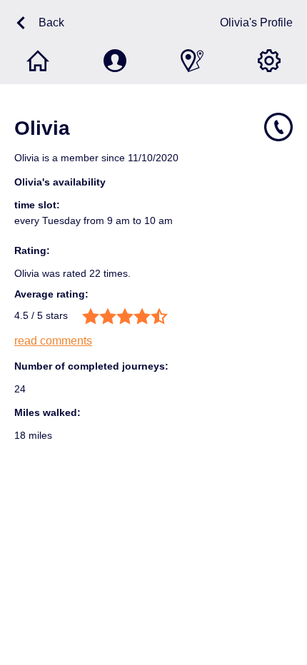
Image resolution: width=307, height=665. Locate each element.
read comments (53, 341)
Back (51, 22)
